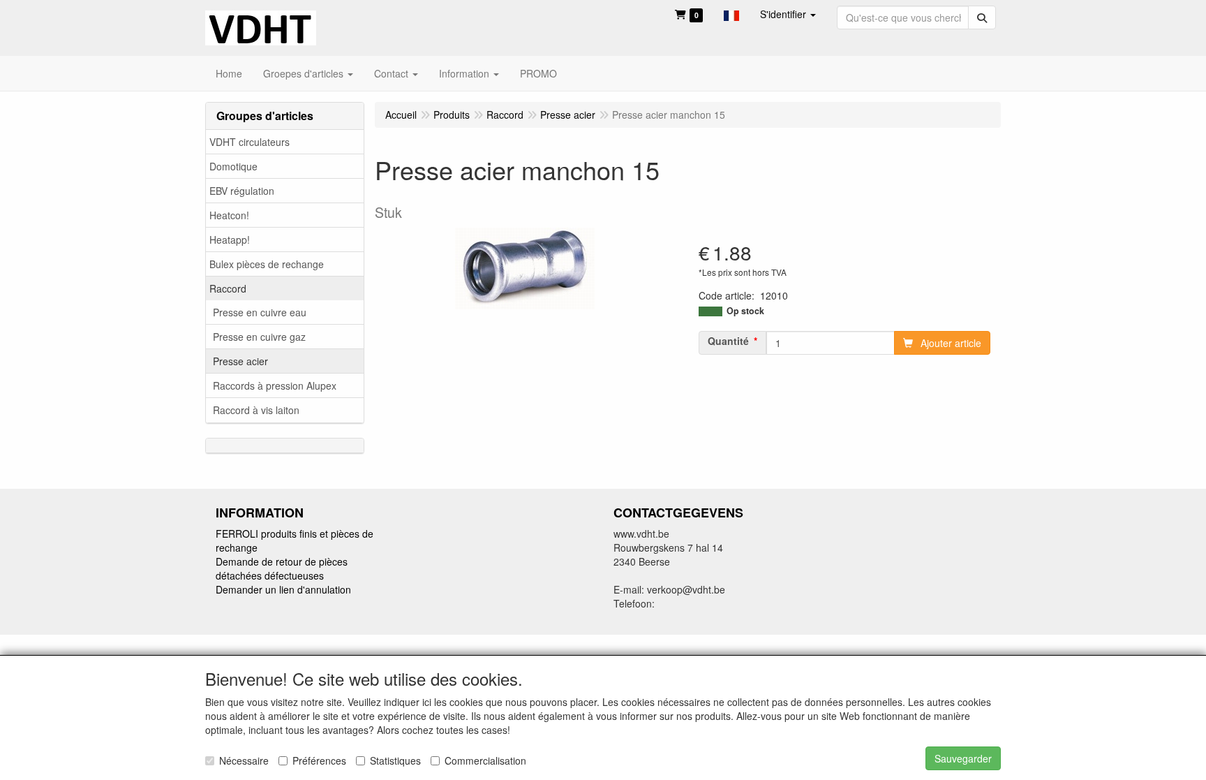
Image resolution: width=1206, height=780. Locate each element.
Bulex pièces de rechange (266, 264)
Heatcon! (229, 215)
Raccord (227, 288)
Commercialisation (485, 760)
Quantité (728, 341)
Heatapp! (229, 239)
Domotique (233, 166)
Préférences (319, 760)
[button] (731, 14)
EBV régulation (241, 191)
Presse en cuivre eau (259, 312)
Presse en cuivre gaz (259, 337)
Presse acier (240, 361)
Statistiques (395, 760)
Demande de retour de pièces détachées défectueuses (282, 568)
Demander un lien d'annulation (283, 589)
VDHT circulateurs (249, 142)
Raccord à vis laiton (256, 410)
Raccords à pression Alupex (274, 385)
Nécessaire (244, 760)
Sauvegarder (963, 758)
